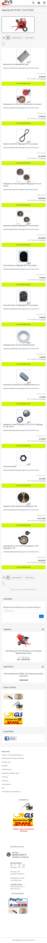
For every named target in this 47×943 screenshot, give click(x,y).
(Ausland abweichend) (32, 68)
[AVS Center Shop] (7, 2)
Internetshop (16, 940)
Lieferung (5, 777)
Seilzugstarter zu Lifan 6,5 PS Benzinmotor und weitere (22, 104)
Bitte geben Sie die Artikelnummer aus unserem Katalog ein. (22, 607)
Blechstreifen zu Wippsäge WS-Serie (16, 64)
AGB (3, 788)
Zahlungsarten (6, 784)
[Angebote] (43, 629)
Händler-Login (6, 762)
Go (41, 616)
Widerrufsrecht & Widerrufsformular (13, 758)
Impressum (5, 780)
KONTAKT (5, 766)
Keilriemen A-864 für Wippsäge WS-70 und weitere (20, 144)
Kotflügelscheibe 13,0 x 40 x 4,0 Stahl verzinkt (19, 345)
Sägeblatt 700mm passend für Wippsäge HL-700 (20, 506)
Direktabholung (6, 769)
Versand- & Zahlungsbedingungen (12, 755)
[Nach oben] (6, 939)
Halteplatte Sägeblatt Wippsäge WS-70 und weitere (21, 226)
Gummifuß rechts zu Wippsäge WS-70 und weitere (20, 305)
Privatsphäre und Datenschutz (11, 791)
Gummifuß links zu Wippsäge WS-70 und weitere (20, 265)
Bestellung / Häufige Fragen (10, 773)
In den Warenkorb (23, 83)
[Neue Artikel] (43, 667)
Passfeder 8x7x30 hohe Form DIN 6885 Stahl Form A (21, 385)
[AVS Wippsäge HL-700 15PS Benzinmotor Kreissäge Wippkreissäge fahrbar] (23, 640)
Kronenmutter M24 (9, 466)
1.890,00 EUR (23, 680)
